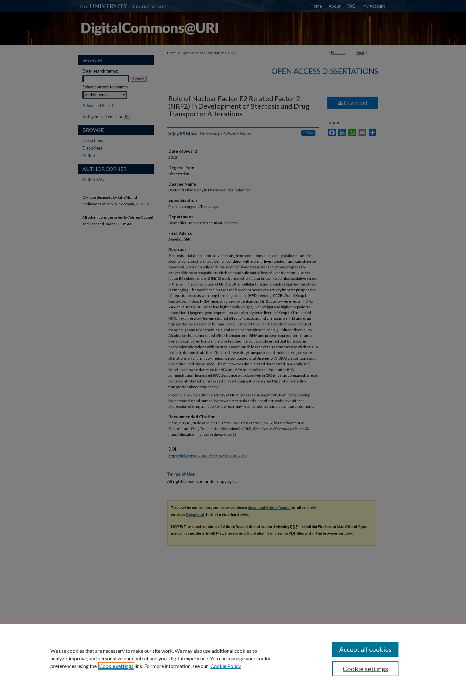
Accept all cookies (365, 649)
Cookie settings (116, 666)
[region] (233, 658)
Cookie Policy (225, 666)
